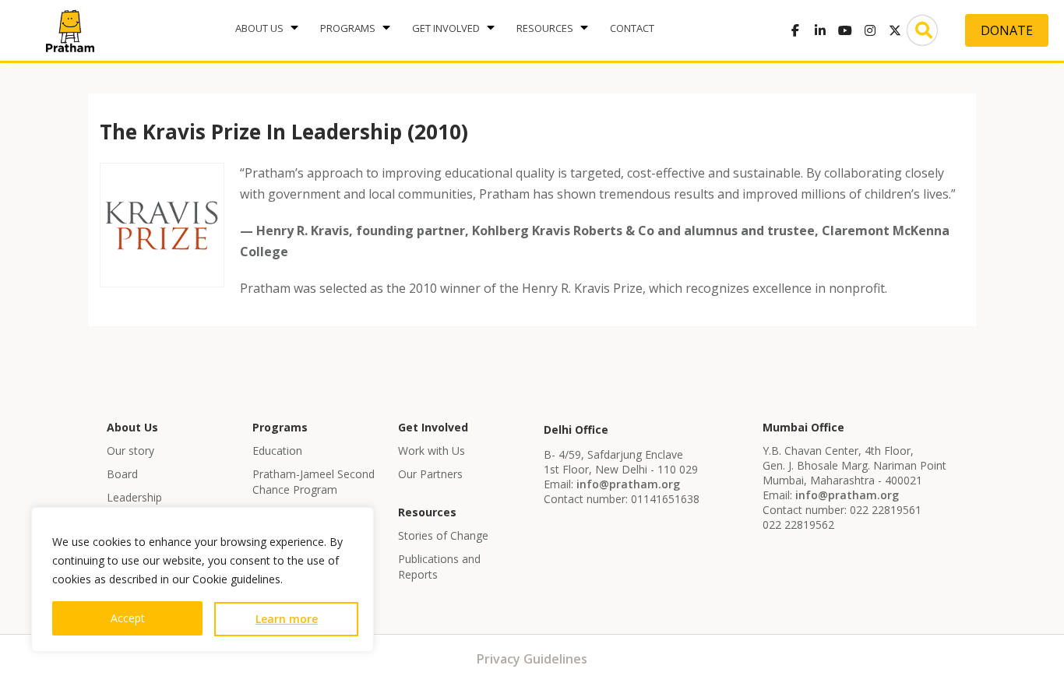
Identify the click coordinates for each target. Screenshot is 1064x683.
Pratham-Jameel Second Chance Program (313, 481)
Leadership (134, 497)
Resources (544, 28)
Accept (128, 618)
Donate (1007, 30)
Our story (130, 450)
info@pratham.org (628, 484)
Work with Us (431, 450)
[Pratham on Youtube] (845, 30)
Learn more (286, 618)
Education (277, 450)
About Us (259, 28)
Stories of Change (443, 535)
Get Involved (446, 28)
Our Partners (430, 473)
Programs (347, 28)
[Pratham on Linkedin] (820, 30)
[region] (202, 579)
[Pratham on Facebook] (795, 30)
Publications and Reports (439, 566)
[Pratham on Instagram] (870, 30)
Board (122, 473)
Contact (632, 28)
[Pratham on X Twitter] (895, 30)
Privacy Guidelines (532, 658)
